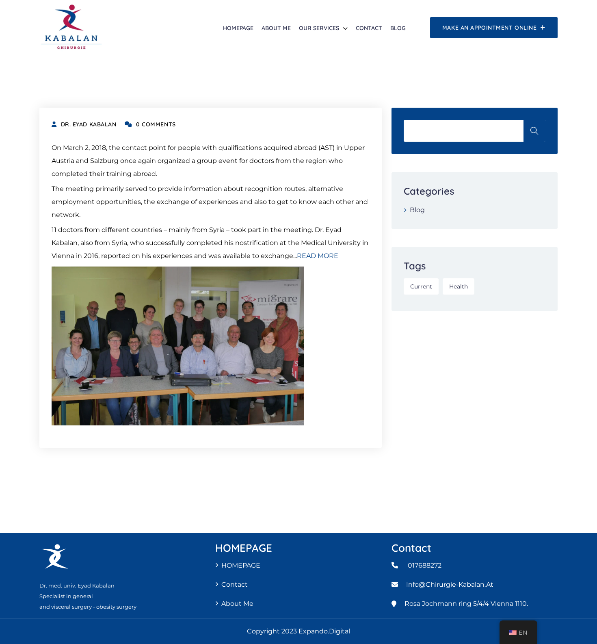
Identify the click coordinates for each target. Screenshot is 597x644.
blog (398, 28)
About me (276, 28)
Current (421, 286)
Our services (319, 28)
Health (458, 286)
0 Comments (156, 124)
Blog (417, 210)
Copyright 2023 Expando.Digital (298, 631)
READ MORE (317, 256)
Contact (369, 28)
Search (534, 131)
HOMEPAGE (238, 28)
